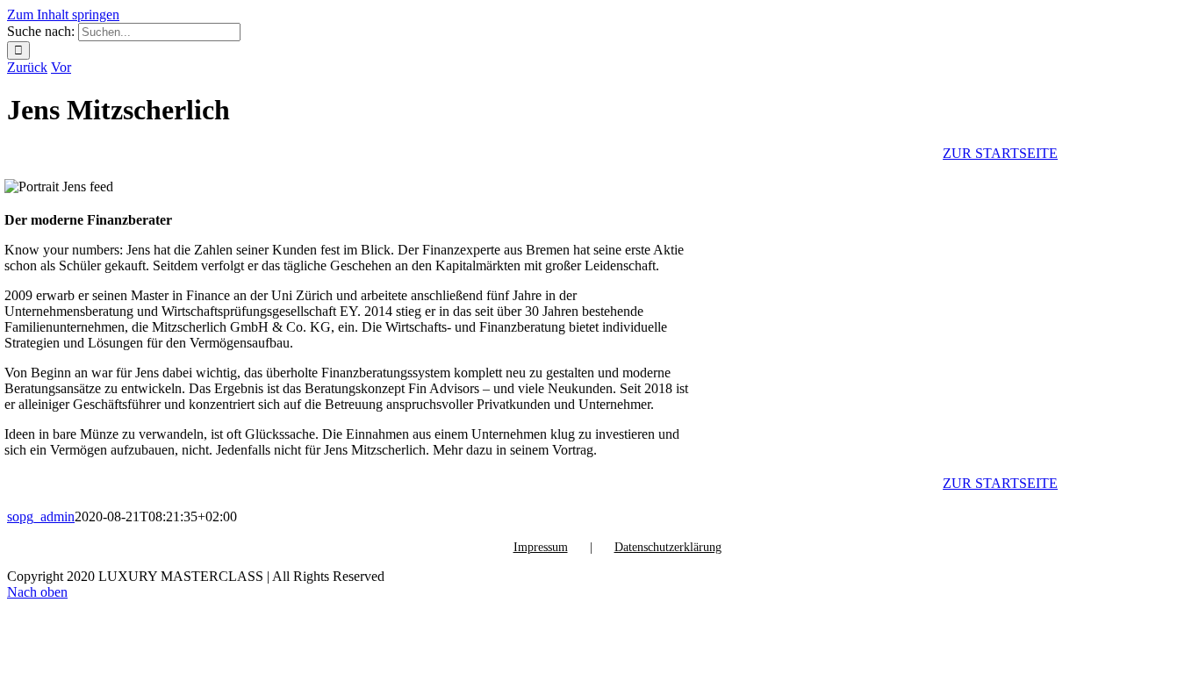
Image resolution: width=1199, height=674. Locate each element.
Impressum (540, 547)
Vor (61, 67)
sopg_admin (41, 516)
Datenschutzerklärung (668, 547)
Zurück (27, 67)
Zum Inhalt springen (63, 14)
